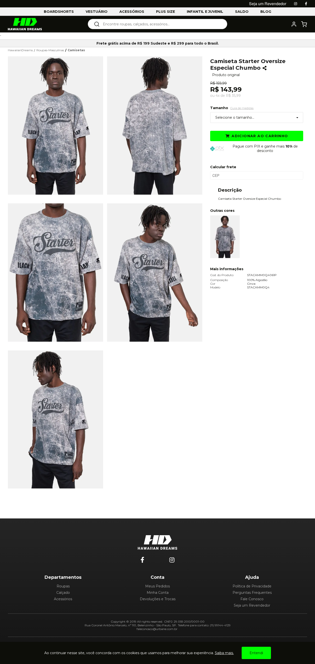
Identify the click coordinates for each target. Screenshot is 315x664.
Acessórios (63, 599)
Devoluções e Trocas (157, 599)
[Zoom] (57, 124)
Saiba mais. (224, 653)
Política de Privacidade (252, 586)
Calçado (63, 592)
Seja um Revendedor (252, 605)
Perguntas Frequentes (252, 592)
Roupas (63, 586)
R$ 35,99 (233, 95)
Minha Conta (158, 592)
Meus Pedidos (157, 586)
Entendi (256, 653)
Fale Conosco (252, 599)
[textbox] (161, 24)
